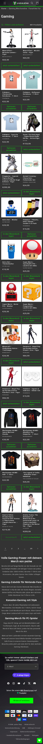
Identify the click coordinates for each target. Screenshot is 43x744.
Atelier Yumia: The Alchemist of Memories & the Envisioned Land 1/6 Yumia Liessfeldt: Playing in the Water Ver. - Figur (31, 520)
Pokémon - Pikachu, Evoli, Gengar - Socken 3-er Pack (31, 221)
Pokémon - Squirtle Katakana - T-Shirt (10, 135)
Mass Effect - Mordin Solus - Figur (31, 51)
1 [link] (5, 549)
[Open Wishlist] (39, 740)
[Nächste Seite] (37, 548)
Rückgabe (35, 735)
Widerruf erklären (21, 700)
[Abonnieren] (35, 666)
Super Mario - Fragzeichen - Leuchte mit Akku (30, 306)
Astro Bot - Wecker (10, 220)
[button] (4, 3)
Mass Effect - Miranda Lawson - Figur (9, 52)
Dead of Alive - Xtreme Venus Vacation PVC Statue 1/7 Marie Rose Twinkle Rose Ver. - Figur (10, 519)
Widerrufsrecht (29, 724)
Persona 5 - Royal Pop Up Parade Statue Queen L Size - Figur (31, 348)
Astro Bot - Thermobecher (8, 263)
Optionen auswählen (11, 107)
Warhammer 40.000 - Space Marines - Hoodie (10, 432)
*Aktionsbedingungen (23, 739)
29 (31, 549)
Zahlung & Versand (34, 728)
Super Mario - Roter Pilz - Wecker (10, 305)
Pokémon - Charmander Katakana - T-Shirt (10, 94)
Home (3, 8)
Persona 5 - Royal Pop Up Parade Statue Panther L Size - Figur (11, 390)
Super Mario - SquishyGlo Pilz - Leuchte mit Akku (30, 264)
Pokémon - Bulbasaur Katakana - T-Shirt (31, 93)
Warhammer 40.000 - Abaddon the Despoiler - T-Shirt (31, 432)
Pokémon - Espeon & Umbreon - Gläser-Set (31, 389)
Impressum (13, 731)
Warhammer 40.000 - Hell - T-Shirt (10, 473)
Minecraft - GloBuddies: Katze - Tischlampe (10, 348)
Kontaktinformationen (14, 735)
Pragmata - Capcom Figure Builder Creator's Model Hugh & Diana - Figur (11, 179)
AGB (23, 728)
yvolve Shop (18, 724)
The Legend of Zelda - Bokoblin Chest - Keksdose (31, 474)
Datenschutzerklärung (12, 728)
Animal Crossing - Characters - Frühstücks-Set (30, 178)
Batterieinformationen (27, 731)
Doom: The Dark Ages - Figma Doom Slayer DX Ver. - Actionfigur (31, 136)
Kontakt (27, 735)
